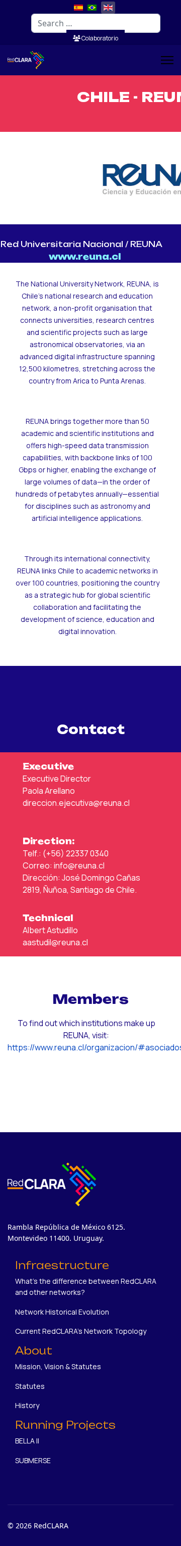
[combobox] (95, 23)
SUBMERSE (33, 1460)
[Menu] (167, 60)
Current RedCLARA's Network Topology (80, 1331)
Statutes (30, 1386)
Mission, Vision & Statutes (58, 1366)
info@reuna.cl (79, 865)
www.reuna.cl (85, 257)
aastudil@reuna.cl (55, 942)
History (27, 1405)
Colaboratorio (99, 38)
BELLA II (27, 1440)
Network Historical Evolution (62, 1312)
